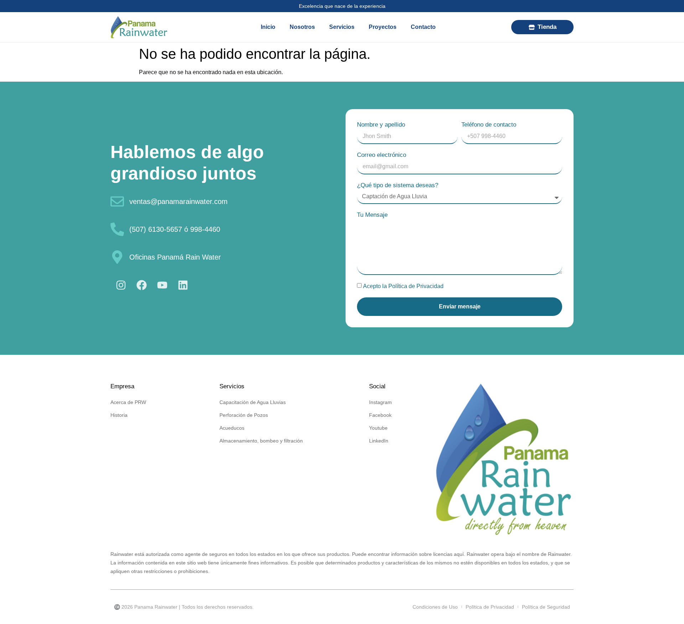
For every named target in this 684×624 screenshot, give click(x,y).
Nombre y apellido (381, 124)
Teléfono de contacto (488, 124)
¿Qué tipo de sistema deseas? (397, 185)
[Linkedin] (182, 285)
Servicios (341, 27)
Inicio (268, 27)
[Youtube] (162, 285)
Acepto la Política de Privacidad (403, 286)
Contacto (423, 27)
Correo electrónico (381, 155)
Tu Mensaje (372, 214)
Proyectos (383, 27)
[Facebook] (141, 285)
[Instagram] (120, 285)
